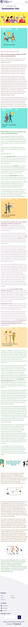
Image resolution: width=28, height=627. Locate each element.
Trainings (13, 597)
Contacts (3, 599)
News (12, 595)
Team (2, 597)
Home (2, 595)
